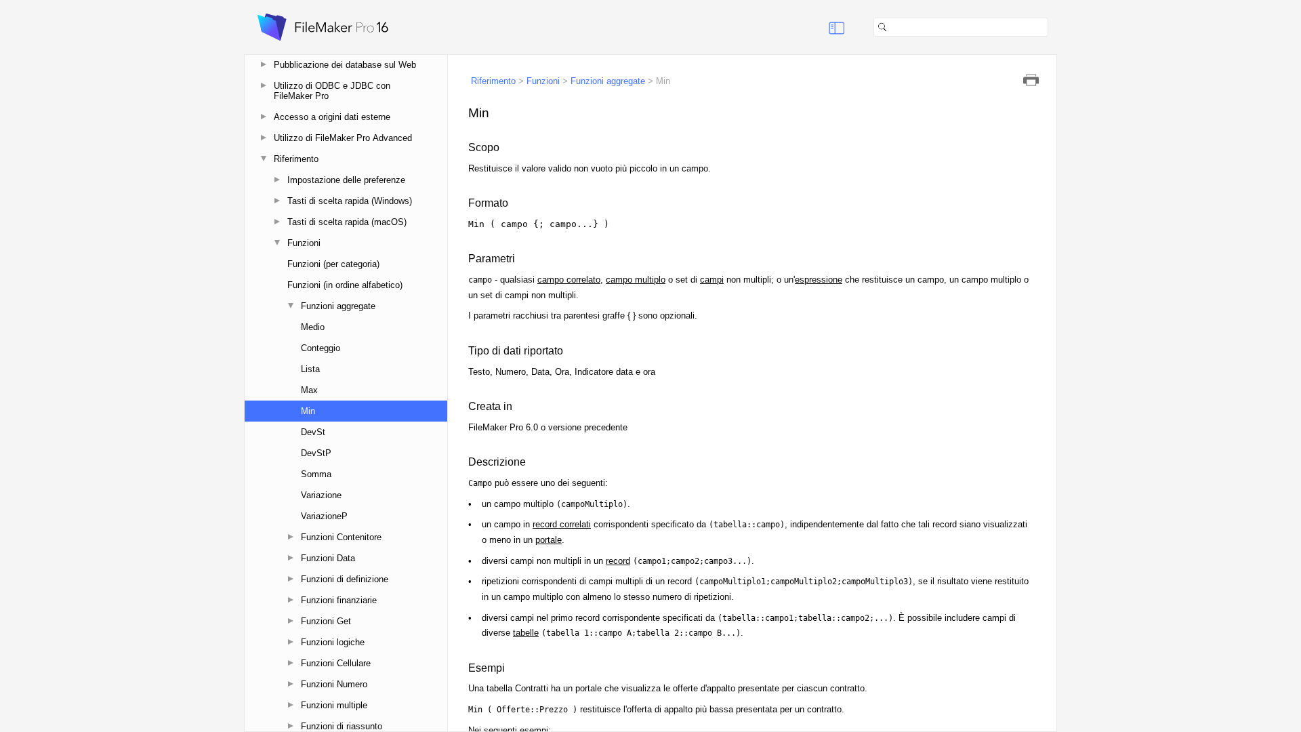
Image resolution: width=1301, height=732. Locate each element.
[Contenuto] (820, 27)
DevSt (313, 432)
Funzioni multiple (334, 705)
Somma (316, 474)
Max (309, 390)
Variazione (321, 495)
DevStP (316, 453)
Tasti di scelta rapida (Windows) (349, 201)
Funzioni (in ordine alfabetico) (344, 285)
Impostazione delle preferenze (346, 180)
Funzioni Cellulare (336, 663)
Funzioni (304, 243)
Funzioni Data (328, 558)
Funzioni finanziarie (339, 600)
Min (308, 411)
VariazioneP (324, 516)
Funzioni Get (326, 621)
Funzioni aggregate (338, 306)
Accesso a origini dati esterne (332, 117)
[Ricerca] (1053, 27)
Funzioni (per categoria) (333, 264)
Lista (310, 369)
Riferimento (296, 159)
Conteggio (320, 348)
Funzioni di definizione (344, 579)
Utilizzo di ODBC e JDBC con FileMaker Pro (332, 91)
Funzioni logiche (333, 642)
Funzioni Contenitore (341, 537)
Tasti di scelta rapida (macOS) (347, 222)
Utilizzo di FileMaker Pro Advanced (343, 138)
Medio (313, 327)
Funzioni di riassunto (341, 726)
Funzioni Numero (334, 684)
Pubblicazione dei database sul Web (345, 65)
